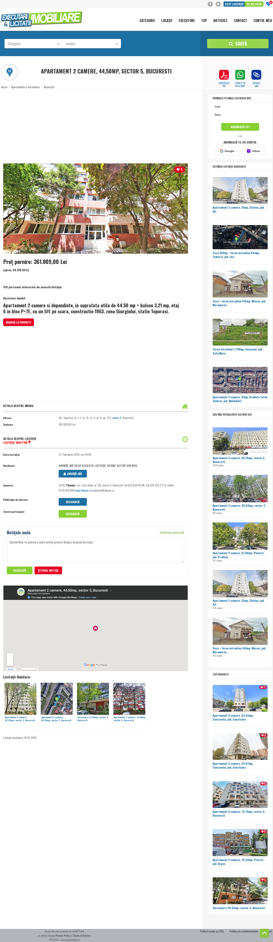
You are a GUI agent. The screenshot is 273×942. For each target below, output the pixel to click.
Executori (187, 20)
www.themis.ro (83, 490)
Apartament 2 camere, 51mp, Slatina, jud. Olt (239, 602)
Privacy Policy (63, 935)
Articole (220, 20)
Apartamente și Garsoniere (25, 87)
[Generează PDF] (224, 74)
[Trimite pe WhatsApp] (240, 75)
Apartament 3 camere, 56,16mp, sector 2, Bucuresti (239, 460)
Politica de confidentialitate (244, 931)
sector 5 (117, 417)
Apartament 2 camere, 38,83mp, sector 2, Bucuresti (239, 507)
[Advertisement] (129, 124)
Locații (166, 20)
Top (204, 20)
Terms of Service (82, 935)
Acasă (4, 87)
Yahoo (254, 151)
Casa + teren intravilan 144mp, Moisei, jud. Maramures (239, 650)
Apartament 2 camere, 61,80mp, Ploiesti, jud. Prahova (238, 555)
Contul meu (263, 20)
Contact (240, 20)
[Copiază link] (256, 75)
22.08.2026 (254, 4)
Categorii (147, 20)
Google (229, 151)
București (49, 87)
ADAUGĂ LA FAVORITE (18, 322)
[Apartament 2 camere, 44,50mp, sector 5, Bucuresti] (95, 208)
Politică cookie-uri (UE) (212, 931)
